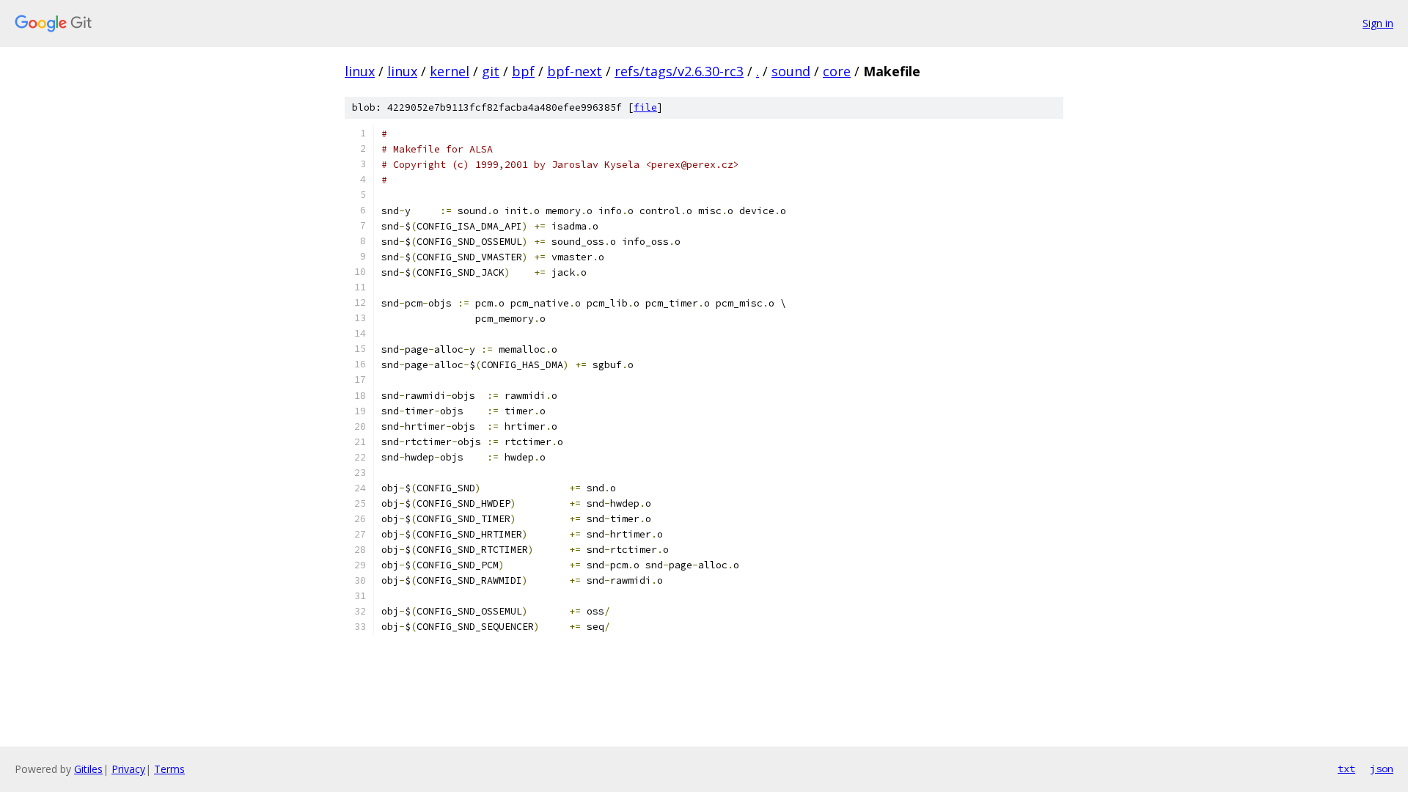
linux (360, 71)
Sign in (1378, 23)
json (1381, 768)
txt (1346, 768)
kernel (449, 71)
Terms (169, 769)
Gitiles (88, 769)
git (490, 71)
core (837, 71)
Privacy (128, 769)
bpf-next (574, 71)
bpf (523, 71)
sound (790, 71)
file (645, 107)
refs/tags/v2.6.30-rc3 (679, 71)
